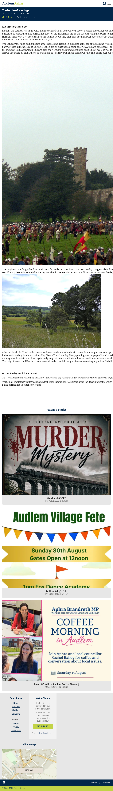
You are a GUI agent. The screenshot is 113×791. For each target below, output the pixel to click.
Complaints (16, 731)
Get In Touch (43, 726)
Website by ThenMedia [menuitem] (100, 782)
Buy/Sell (16, 714)
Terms (16, 723)
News (10, 17)
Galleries (16, 707)
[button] (109, 3)
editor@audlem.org (45, 733)
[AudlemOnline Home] (13, 3)
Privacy (16, 727)
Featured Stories (56, 409)
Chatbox (15, 710)
